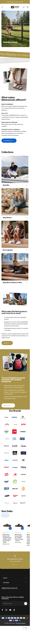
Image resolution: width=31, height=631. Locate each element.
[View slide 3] (17, 564)
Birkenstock (6, 532)
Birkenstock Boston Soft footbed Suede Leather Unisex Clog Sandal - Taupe (7, 538)
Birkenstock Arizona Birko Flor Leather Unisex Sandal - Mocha (19, 537)
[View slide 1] (13, 564)
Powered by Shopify (20, 623)
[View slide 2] (15, 564)
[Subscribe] (25, 603)
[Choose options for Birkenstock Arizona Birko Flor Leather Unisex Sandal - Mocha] (22, 528)
